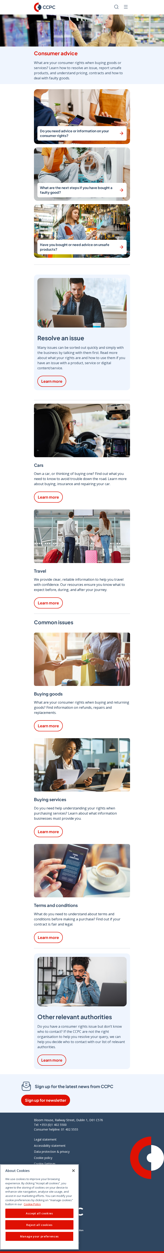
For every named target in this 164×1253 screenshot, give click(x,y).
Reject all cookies (39, 1225)
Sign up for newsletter (45, 1100)
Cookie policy (43, 1158)
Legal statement (45, 1139)
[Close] (73, 1170)
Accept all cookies (39, 1213)
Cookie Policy (32, 1204)
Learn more (51, 381)
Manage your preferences (39, 1236)
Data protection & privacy (52, 1152)
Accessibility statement (50, 1146)
